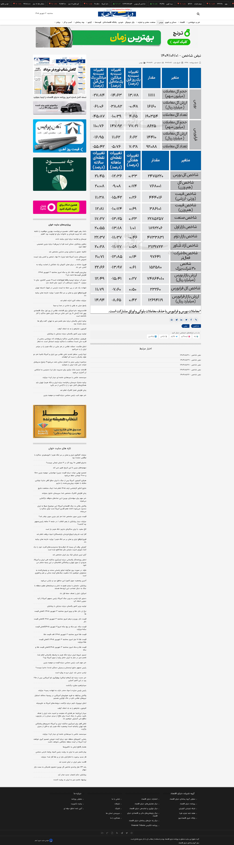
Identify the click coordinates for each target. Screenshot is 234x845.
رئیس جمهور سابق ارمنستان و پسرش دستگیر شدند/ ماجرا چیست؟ (61, 667)
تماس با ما (116, 799)
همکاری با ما (115, 818)
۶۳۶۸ (191, 62)
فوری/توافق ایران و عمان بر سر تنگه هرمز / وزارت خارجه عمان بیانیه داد (60, 294)
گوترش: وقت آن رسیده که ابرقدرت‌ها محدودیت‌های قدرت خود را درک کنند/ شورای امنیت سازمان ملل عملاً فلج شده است (59, 548)
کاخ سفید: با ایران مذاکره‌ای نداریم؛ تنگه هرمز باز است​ (66, 529)
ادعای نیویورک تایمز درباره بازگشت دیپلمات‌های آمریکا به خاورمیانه (61, 703)
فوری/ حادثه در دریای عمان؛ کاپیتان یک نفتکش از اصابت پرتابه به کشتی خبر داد (61, 266)
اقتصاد (182, 22)
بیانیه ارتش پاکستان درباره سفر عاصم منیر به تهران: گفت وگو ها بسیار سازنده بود (61, 322)
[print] (171, 320)
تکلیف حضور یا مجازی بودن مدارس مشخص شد (67, 252)
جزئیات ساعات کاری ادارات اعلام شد (73, 300)
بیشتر (58, 22)
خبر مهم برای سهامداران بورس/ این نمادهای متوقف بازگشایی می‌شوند (62, 499)
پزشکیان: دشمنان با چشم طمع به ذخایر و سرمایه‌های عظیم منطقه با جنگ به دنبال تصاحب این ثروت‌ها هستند (60, 587)
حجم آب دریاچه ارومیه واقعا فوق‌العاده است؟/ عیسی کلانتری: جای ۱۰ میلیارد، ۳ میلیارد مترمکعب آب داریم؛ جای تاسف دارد (60, 281)
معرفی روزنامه (76, 799)
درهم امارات (179, 4)
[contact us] (107, 833)
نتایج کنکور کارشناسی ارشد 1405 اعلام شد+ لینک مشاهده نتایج (62, 488)
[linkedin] (181, 320)
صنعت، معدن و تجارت (146, 22)
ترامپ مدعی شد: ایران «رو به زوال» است (70, 672)
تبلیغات (117, 804)
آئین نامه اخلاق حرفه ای (73, 808)
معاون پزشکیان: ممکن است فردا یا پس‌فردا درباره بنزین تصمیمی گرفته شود (61, 245)
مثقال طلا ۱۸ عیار (19, 4)
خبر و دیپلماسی (194, 22)
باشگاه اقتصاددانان (110, 22)
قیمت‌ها (97, 22)
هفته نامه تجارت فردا (187, 813)
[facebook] (191, 320)
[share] (112, 833)
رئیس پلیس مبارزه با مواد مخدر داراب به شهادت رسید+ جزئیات (62, 690)
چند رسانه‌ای (79, 22)
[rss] (117, 833)
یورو (207, 4)
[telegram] (176, 320)
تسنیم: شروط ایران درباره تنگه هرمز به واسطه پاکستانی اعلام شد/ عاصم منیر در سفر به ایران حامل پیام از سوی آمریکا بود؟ (61, 656)
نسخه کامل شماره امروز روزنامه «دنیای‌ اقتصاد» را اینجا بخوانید (59, 97)
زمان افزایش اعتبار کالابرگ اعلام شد (73, 390)
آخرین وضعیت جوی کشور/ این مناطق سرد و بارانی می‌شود (63, 580)
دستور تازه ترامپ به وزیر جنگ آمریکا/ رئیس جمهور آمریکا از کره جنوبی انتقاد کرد (62, 600)
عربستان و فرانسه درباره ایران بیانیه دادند (70, 239)
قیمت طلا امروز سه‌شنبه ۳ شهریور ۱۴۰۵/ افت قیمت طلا (65, 634)
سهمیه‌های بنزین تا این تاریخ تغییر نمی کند (69, 467)
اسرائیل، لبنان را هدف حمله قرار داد (73, 593)
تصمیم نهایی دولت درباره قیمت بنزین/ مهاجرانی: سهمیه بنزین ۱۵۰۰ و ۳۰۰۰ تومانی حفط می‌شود (60, 474)
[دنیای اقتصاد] (117, 14)
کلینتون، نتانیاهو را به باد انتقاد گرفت (72, 328)
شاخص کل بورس (120, 4)
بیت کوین (150, 4)
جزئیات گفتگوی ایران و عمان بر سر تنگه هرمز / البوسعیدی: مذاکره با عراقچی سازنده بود (60, 456)
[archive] (102, 833)
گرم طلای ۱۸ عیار (54, 4)
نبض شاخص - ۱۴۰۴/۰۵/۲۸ (190, 365)
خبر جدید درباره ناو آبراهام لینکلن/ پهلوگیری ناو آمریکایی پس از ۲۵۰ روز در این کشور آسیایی (60, 679)
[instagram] (132, 833)
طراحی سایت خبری (43, 841)
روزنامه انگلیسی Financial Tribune (144, 825)
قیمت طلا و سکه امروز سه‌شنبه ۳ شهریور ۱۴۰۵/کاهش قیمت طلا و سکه (60, 648)
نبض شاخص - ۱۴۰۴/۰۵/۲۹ (190, 360)
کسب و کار (67, 22)
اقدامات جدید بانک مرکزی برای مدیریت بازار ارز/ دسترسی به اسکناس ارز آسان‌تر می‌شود (60, 371)
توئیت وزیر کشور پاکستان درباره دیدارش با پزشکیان (66, 334)
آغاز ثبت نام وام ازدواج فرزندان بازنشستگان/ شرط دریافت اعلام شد (61, 534)
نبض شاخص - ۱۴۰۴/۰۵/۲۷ (190, 369)
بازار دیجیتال (129, 22)
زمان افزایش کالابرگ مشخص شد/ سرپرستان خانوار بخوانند (64, 493)
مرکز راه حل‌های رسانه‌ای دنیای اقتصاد (143, 820)
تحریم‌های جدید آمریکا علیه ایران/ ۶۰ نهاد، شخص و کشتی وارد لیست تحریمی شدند (60, 258)
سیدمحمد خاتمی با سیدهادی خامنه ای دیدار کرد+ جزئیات (64, 377)
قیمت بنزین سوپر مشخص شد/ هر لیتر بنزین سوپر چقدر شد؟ (62, 516)
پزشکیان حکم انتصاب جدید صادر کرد (72, 774)
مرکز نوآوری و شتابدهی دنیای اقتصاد (143, 808)
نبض (185, 326)
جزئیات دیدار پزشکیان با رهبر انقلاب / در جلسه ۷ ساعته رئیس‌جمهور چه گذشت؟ (60, 523)
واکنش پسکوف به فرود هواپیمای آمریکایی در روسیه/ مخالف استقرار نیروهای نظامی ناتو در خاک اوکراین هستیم (60, 697)
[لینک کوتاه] (196, 320)
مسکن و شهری (170, 22)
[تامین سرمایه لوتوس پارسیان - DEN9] (59, 174)
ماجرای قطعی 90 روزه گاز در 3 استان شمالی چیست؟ (66, 462)
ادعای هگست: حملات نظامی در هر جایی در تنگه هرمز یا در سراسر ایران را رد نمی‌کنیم (61, 348)
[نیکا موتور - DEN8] (59, 107)
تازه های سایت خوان (59, 448)
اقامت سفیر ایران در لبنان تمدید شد (72, 762)
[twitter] (186, 320)
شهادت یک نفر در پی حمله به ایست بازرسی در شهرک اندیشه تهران (60, 288)
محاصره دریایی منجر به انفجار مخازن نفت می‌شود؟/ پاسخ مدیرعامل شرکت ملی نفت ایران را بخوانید (60, 363)
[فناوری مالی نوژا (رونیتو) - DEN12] (59, 421)
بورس (160, 22)
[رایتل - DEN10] (59, 207)
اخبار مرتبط (145, 349)
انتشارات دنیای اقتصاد (149, 799)
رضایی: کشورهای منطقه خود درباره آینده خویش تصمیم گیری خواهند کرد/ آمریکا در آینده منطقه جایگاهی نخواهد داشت (59, 740)
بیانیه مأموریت (76, 804)
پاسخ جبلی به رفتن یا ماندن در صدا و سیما (69, 305)
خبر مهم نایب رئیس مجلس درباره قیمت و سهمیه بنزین (64, 395)
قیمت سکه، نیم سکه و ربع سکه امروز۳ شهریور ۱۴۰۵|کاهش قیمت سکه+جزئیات (60, 628)
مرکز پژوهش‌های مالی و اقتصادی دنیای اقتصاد (142, 814)
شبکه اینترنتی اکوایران (187, 808)
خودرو (120, 22)
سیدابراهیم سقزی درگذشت (76, 685)
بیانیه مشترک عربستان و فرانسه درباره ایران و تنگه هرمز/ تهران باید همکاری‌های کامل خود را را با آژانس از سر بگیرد (61, 384)
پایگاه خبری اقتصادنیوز (186, 818)
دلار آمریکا (86, 4)
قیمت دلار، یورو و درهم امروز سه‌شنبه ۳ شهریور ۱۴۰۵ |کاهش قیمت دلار (60, 620)
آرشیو (89, 22)
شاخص (196, 326)
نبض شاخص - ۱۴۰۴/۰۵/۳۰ (190, 355)
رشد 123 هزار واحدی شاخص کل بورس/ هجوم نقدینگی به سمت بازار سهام (60, 768)
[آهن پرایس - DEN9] (59, 136)
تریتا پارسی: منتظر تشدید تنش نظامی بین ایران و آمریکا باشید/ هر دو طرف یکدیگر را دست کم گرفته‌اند (59, 355)
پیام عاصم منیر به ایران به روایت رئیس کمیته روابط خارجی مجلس (61, 752)
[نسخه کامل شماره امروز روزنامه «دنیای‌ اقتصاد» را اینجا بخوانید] (59, 75)
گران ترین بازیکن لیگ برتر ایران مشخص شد (69, 554)
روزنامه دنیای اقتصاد (187, 804)
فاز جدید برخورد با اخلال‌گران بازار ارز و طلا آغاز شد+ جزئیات (63, 757)
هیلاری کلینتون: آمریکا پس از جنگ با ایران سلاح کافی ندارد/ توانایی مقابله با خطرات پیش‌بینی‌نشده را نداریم (60, 482)
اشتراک (117, 808)
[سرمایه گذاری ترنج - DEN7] (117, 37)
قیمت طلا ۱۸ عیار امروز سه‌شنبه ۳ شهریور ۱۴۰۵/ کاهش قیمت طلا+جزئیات (62, 641)
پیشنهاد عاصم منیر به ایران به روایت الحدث (69, 779)
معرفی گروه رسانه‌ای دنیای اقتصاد (182, 799)
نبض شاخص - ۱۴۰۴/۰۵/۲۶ (190, 374)
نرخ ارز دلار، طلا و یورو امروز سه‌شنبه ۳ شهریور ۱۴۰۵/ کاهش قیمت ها (60, 612)
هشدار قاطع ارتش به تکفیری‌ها (74, 747)
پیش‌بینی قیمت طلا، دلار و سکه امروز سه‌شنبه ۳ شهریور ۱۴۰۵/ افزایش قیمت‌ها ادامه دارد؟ (62, 273)
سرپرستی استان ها (113, 813)
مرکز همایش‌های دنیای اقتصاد (146, 804)
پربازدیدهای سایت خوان (59, 224)
